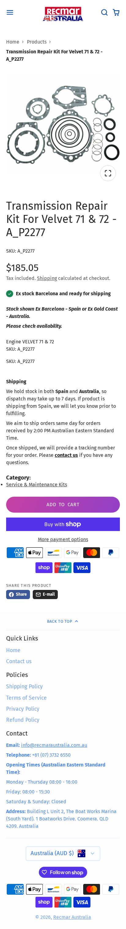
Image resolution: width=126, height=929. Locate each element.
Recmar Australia (72, 917)
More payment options (63, 539)
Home (12, 42)
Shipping (47, 278)
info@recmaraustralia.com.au (54, 745)
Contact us (18, 661)
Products (36, 42)
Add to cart (63, 504)
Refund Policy (22, 720)
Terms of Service (26, 698)
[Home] (63, 12)
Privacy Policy (22, 709)
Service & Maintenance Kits (36, 484)
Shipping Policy (24, 686)
